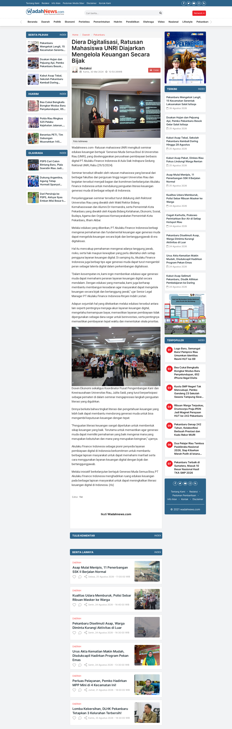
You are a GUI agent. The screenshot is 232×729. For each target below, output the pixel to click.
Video (161, 22)
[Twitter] (189, 3)
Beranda (32, 22)
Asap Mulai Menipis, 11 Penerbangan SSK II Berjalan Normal (183, 178)
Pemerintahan (102, 22)
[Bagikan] (85, 576)
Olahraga (148, 22)
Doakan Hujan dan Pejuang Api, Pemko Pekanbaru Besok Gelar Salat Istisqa (184, 121)
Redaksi (45, 3)
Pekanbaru (202, 22)
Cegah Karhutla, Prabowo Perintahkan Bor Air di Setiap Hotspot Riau (183, 219)
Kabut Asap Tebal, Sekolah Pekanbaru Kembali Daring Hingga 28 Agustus (182, 141)
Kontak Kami (105, 3)
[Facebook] (183, 3)
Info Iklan (56, 3)
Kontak (184, 499)
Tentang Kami (32, 3)
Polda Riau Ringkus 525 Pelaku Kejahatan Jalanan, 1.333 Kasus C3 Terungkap (51, 125)
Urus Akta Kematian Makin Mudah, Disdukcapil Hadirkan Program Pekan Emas (100, 656)
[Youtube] (194, 3)
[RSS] (204, 3)
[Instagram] (199, 3)
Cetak (156, 70)
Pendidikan (132, 22)
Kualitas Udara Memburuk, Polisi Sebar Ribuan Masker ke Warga (184, 198)
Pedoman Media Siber (73, 3)
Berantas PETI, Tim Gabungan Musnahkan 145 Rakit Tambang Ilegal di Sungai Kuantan (52, 141)
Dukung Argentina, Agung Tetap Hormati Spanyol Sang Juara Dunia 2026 (51, 184)
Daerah (45, 22)
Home (75, 34)
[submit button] (160, 12)
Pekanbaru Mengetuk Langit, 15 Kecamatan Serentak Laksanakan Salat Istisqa (52, 49)
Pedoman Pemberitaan (184, 495)
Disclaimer (92, 3)
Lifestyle (187, 22)
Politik (57, 22)
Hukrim (118, 22)
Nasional (173, 22)
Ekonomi (70, 22)
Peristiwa (84, 22)
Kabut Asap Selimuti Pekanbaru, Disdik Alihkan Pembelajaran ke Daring (182, 279)
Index (62, 34)
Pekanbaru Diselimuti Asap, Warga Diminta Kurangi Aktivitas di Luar (183, 239)
